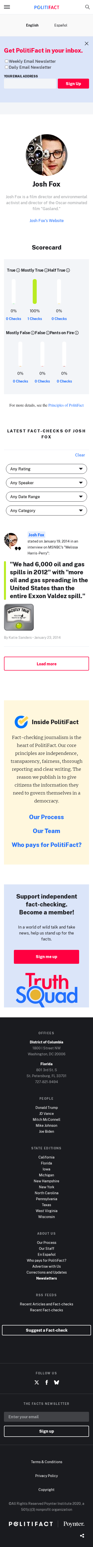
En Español (47, 1254)
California (46, 1157)
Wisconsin (46, 1217)
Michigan (46, 1175)
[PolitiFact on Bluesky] (56, 1382)
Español (60, 25)
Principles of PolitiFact (66, 405)
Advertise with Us (46, 1266)
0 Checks (13, 319)
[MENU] (9, 7)
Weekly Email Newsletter (32, 61)
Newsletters (46, 1278)
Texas (46, 1205)
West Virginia (47, 1211)
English (32, 25)
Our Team (46, 830)
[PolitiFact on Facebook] (46, 1382)
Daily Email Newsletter (30, 67)
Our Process (46, 816)
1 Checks (35, 319)
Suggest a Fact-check (46, 1330)
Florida (46, 1163)
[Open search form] (87, 7)
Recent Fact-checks (46, 1310)
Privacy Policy (46, 1476)
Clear (80, 454)
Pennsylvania (46, 1199)
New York (46, 1187)
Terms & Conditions (46, 1462)
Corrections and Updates (47, 1272)
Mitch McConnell (46, 1119)
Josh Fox (36, 534)
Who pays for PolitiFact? (47, 844)
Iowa (46, 1169)
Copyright (46, 1489)
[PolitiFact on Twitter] (36, 1382)
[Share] (82, 1536)
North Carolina (47, 1193)
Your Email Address (21, 76)
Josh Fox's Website (47, 220)
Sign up (46, 1431)
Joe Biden (46, 1131)
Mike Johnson (46, 1125)
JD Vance (46, 1113)
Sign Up (73, 83)
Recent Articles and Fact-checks (46, 1304)
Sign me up (46, 956)
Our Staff (46, 1248)
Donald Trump (46, 1107)
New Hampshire (46, 1181)
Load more (47, 663)
